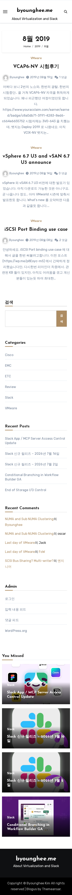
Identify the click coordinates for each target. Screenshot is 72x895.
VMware (36, 58)
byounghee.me (35, 10)
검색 (9, 303)
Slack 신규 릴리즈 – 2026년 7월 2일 (31, 464)
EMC (8, 365)
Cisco (9, 355)
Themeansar (51, 889)
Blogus (31, 889)
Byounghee (17, 77)
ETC (8, 376)
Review (10, 387)
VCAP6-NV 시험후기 (36, 66)
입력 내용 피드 (15, 609)
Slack (9, 397)
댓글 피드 (12, 620)
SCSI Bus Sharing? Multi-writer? (29, 561)
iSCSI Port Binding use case (36, 229)
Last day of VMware (20, 543)
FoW (42, 552)
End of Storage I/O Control (25, 490)
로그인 (10, 599)
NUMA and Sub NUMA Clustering (29, 519)
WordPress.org (16, 631)
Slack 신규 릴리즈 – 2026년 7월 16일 (32, 454)
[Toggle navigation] (5, 11)
